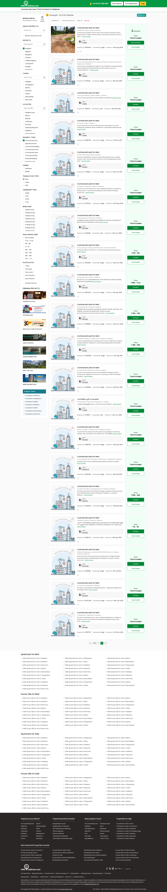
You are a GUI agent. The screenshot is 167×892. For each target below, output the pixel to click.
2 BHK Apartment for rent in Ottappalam (120, 665)
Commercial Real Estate (123, 860)
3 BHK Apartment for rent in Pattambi (119, 675)
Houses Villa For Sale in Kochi (61, 850)
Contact (136, 74)
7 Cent (84, 410)
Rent (26, 179)
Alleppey (28, 52)
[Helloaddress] (29, 3)
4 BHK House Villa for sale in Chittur (76, 805)
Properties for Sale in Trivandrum (127, 826)
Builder (27, 171)
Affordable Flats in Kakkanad (62, 828)
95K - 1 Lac (28, 259)
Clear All (86, 20)
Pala (86, 833)
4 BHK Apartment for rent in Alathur (119, 682)
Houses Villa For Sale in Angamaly (31, 855)
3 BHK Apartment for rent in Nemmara (120, 679)
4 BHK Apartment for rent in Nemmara (35, 689)
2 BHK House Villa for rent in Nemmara (78, 712)
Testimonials (44, 877)
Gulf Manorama (86, 873)
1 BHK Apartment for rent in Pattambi (35, 662)
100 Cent (85, 228)
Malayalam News (37, 873)
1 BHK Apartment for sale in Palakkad (35, 738)
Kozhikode (24, 836)
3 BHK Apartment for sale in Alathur (77, 755)
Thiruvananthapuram (27, 824)
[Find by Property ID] (44, 30)
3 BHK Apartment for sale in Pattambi (119, 755)
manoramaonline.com (65, 889)
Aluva (101, 826)
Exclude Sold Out (31, 283)
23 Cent (85, 501)
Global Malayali (98, 873)
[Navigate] (53, 39)
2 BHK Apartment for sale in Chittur (118, 748)
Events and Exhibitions (57, 877)
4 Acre (84, 42)
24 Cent (85, 533)
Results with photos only (33, 36)
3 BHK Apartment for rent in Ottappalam (36, 675)
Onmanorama (49, 873)
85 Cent (85, 287)
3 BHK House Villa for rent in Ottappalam (36, 715)
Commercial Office (31, 149)
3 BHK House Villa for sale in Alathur (77, 795)
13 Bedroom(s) (30, 222)
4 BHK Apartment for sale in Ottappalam (78, 762)
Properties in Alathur (31, 402)
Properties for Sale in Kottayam (126, 828)
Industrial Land (30, 161)
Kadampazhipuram (31, 128)
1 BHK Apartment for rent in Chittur (76, 662)
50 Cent (85, 440)
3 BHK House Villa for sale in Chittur (34, 798)
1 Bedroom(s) (29, 210)
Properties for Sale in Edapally (126, 833)
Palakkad (28, 49)
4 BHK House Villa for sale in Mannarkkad (121, 805)
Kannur (23, 838)
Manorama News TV (62, 873)
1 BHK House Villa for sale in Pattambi (35, 781)
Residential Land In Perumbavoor (31, 858)
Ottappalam (29, 85)
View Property (86, 36)
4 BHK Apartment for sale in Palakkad (35, 762)
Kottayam (24, 828)
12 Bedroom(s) (30, 219)
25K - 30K (28, 250)
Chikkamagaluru (30, 61)
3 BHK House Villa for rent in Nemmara (120, 718)
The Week (107, 873)
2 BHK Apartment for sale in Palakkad (77, 745)
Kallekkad (28, 131)
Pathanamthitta (41, 826)
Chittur (27, 94)
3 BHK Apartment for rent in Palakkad (119, 672)
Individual (28, 168)
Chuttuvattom (74, 873)
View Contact (135, 43)
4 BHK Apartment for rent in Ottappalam (78, 682)
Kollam (38, 824)
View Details (136, 47)
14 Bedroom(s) (30, 225)
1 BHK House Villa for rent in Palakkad (35, 698)
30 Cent (85, 198)
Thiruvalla (88, 836)
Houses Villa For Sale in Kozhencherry (127, 858)
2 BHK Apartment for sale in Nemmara (78, 751)
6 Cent (84, 258)
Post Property (117, 4)
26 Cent (85, 319)
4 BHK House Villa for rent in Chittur (76, 725)
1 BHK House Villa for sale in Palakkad (35, 778)
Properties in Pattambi (32, 405)
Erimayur (28, 125)
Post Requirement (131, 4)
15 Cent (84, 167)
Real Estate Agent (89, 858)
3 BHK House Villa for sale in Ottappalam (36, 795)
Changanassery (90, 828)
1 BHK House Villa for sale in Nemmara (35, 784)
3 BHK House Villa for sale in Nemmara (120, 798)
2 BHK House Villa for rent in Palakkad (77, 705)
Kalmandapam (30, 134)
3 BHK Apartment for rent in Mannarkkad (78, 679)
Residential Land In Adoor (60, 860)
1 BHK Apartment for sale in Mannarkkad (120, 741)
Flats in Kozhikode (58, 833)
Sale (26, 185)
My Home (69, 877)
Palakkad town (30, 113)
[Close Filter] (47, 15)
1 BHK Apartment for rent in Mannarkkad (120, 662)
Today (27, 266)
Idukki (38, 828)
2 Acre (84, 135)
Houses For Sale (57, 855)
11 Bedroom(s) (30, 216)
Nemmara (28, 100)
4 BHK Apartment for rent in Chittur (76, 685)
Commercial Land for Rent (88, 28)
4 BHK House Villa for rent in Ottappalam (78, 722)
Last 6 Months (30, 279)
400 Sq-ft (85, 469)
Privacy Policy (130, 889)
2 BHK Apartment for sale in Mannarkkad (36, 751)
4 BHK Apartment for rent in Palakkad (35, 682)
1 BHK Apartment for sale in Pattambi (35, 741)
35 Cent (85, 627)
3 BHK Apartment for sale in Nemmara (120, 758)
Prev (94, 643)
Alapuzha (24, 826)
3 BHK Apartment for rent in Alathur (76, 675)
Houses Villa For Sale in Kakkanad (62, 853)
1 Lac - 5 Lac (29, 241)
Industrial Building (31, 158)
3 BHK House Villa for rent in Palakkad (119, 712)
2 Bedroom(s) (30, 231)
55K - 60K (28, 256)
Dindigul (28, 67)
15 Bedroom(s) (30, 228)
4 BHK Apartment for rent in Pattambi (35, 685)
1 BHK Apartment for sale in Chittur (76, 741)
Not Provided (29, 238)
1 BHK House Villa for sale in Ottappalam (78, 778)
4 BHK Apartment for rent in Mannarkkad (120, 685)
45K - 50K (28, 253)
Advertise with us (79, 877)
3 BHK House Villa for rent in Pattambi (119, 715)
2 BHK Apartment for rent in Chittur (118, 668)
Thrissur (38, 831)
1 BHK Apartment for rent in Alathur (118, 658)
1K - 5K (27, 247)
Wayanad (39, 836)
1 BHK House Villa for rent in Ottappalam (78, 698)
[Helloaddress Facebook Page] (107, 869)
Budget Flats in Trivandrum (61, 826)
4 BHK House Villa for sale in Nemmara (36, 808)
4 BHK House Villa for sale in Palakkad (35, 801)
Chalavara (28, 122)
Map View (142, 15)
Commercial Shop (31, 155)
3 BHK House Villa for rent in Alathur (76, 715)
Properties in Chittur (31, 408)
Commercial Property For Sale (93, 860)
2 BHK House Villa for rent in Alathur (34, 708)
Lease (27, 182)
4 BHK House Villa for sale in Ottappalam (78, 801)
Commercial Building (32, 146)
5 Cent (84, 351)
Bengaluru (28, 55)
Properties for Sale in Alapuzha (126, 836)
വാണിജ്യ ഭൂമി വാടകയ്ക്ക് (87, 399)
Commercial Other (31, 152)
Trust (27, 202)
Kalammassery (104, 831)
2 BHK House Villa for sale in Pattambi (77, 788)
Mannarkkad (29, 97)
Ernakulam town (105, 824)
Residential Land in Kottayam (93, 850)
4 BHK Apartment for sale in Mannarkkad (121, 765)
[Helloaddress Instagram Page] (113, 868)
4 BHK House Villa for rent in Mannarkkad (120, 725)
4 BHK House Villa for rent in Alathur (119, 722)
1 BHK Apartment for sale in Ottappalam (78, 738)
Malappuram (40, 833)
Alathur (27, 88)
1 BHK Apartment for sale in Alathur (118, 738)
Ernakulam (28, 70)
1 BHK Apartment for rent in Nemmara (35, 665)
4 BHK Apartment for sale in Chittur (76, 765)
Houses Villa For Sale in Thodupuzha (32, 860)
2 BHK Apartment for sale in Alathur (34, 748)
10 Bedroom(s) (30, 213)
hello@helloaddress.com (91, 884)
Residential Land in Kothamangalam (95, 855)
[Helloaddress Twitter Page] (110, 869)
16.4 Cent (85, 566)
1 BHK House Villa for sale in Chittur (76, 781)
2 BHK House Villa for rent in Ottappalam (120, 705)
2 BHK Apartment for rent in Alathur (34, 668)
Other (27, 199)
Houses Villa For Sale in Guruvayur (126, 855)
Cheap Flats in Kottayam (60, 836)
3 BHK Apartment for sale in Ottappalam (36, 755)
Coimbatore (29, 64)
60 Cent (85, 596)
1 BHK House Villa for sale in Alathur (118, 778)
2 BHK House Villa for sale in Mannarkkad (36, 791)
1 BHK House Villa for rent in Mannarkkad (120, 701)
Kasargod (39, 838)
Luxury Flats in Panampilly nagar (62, 838)
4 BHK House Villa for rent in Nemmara (35, 729)
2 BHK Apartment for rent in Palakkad (77, 665)
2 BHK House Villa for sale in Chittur (118, 788)
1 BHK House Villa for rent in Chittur (76, 701)
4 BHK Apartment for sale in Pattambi (35, 765)
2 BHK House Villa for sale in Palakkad (77, 784)
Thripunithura (104, 836)
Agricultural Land (30, 143)
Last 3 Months (30, 275)
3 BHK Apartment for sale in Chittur (34, 758)
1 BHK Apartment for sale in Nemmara (35, 745)
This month (29, 272)
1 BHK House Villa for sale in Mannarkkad (120, 781)
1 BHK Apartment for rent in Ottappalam (78, 658)
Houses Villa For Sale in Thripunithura (127, 853)
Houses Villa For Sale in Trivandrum (32, 850)
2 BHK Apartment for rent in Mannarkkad (36, 672)
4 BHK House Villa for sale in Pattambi (35, 805)
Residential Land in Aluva (91, 853)
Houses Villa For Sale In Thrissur (125, 850)
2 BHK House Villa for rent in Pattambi (77, 708)
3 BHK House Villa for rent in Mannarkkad (78, 718)
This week (28, 269)
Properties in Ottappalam (33, 398)
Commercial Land (31, 140)
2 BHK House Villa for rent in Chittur (118, 708)
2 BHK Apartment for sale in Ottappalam (121, 745)
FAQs (144, 889)
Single (27, 193)
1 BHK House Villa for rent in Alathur (118, 698)
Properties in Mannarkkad (33, 411)
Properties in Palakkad (32, 395)
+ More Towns (104, 838)
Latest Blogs (34, 877)
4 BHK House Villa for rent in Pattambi (35, 725)
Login (143, 4)
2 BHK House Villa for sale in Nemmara (78, 791)
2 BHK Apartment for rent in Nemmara (78, 672)
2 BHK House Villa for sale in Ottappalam (121, 784)
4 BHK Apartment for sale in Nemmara (36, 768)
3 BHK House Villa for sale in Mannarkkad (78, 798)
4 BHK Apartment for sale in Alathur (119, 762)
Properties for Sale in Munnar (126, 838)
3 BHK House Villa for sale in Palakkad (119, 791)
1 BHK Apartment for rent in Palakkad (35, 658)
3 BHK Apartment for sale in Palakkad (119, 751)
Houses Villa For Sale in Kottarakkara (63, 858)
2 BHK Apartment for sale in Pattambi (77, 748)
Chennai (28, 58)
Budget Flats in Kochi (59, 824)
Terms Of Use (138, 889)
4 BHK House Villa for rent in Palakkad (35, 722)
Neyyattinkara (89, 838)
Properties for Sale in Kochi (125, 824)
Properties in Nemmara (32, 414)
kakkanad (103, 828)
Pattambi (28, 91)
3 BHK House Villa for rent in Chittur (34, 718)
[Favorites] (81, 52)
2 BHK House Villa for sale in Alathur (34, 788)
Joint (27, 196)
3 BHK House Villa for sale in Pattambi (119, 795)
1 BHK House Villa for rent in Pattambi (35, 701)
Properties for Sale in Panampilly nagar (129, 831)
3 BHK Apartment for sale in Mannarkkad (78, 758)
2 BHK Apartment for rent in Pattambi (77, 668)
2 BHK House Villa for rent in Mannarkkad (36, 712)
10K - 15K (28, 244)
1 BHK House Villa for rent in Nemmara (35, 705)
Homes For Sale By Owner (29, 853)
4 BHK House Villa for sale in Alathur (119, 801)
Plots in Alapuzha (58, 831)
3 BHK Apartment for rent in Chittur (34, 679)
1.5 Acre (84, 76)
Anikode (28, 119)
